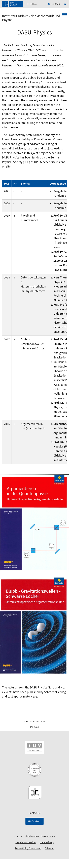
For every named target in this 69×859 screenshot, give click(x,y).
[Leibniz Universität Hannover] (12, 4)
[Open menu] (64, 15)
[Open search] (65, 4)
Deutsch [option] (55, 4)
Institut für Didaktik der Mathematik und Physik (31, 18)
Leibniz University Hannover (39, 836)
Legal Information (26, 842)
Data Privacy (47, 842)
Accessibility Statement (28, 848)
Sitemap (49, 848)
